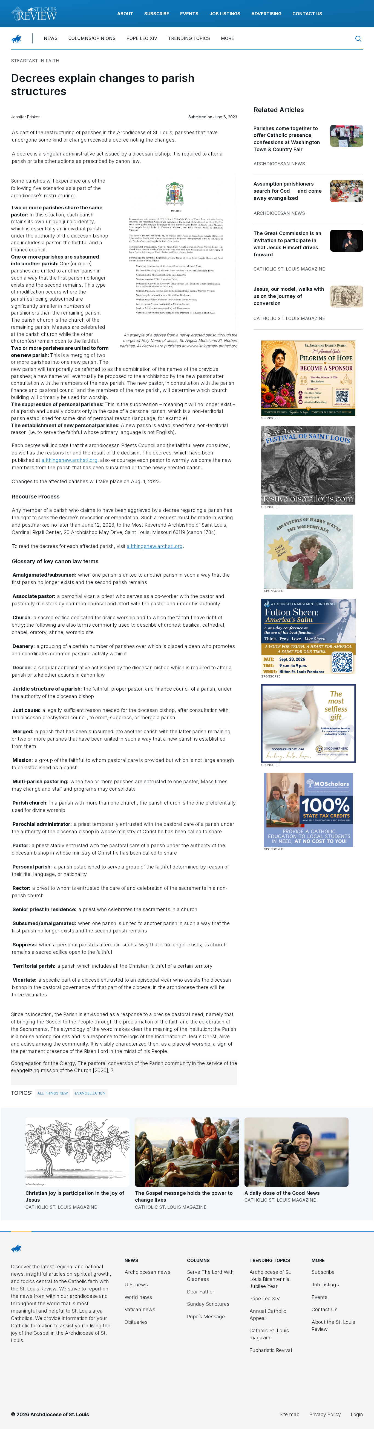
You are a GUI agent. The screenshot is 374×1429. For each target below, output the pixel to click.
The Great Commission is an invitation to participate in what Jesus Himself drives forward (287, 243)
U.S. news (136, 1284)
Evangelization (90, 1093)
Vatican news (140, 1309)
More (227, 38)
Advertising (266, 13)
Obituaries (136, 1322)
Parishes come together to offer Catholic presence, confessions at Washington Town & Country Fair (287, 138)
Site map (290, 1414)
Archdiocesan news (279, 163)
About (125, 13)
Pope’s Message (206, 1316)
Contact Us (307, 13)
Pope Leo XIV (141, 38)
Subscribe (156, 13)
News (50, 38)
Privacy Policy (325, 1414)
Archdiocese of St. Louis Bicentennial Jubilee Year (270, 1279)
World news (138, 1297)
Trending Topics (189, 38)
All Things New (53, 1093)
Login (357, 1414)
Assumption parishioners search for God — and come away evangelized (288, 191)
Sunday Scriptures (208, 1304)
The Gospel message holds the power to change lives (184, 1196)
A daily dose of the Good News (282, 1193)
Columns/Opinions (92, 38)
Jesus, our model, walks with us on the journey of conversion (289, 296)
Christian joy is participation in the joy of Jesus (74, 1196)
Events (189, 13)
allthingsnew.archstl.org (69, 460)
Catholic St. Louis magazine (289, 269)
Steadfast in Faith (35, 60)
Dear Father (200, 1292)
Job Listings (224, 13)
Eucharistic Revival (270, 1350)
